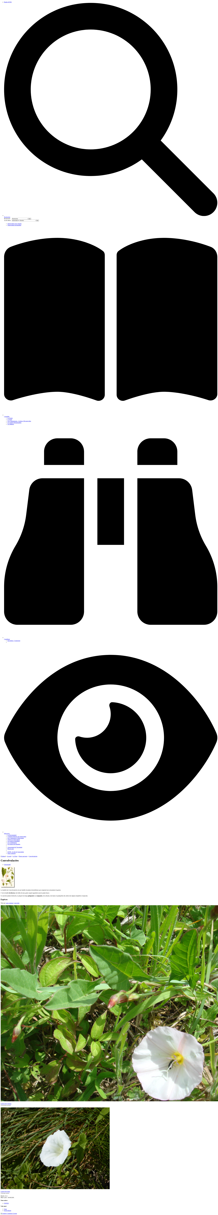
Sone (5, 1209)
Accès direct (7, 220)
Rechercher (8, 218)
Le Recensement (11, 835)
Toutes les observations (13, 839)
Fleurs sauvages (23, 856)
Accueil (9, 856)
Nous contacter (11, 853)
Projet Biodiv (7, 1210)
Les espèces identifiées (13, 841)
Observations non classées (14, 223)
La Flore (9, 419)
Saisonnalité (7, 864)
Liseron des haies (5, 1191)
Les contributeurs (12, 842)
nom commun (9, 903)
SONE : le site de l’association (15, 852)
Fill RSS (6, 1203)
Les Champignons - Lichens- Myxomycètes (19, 421)
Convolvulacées (33, 856)
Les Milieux (10, 424)
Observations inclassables (14, 225)
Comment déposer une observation (16, 836)
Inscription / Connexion (13, 640)
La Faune (10, 418)
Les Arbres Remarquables (14, 422)
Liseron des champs (6, 1103)
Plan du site (10, 849)
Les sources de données (13, 844)
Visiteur (3, 856)
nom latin (16, 903)
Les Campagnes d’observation (15, 838)
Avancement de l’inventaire (14, 847)
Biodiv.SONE (8, 2)
